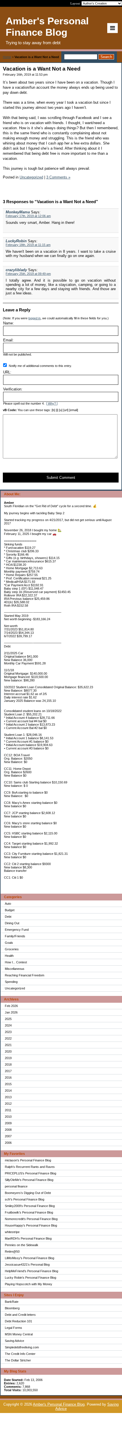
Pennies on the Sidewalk (21, 1245)
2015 (8, 1084)
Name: (8, 323)
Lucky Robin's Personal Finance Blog (30, 1277)
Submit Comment (61, 477)
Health (9, 955)
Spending (11, 981)
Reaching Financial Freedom (24, 975)
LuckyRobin (16, 241)
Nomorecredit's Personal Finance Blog (31, 1219)
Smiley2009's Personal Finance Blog (30, 1206)
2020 (8, 1051)
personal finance (16, 1186)
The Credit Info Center (20, 1353)
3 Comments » (58, 177)
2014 (8, 1090)
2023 (8, 1032)
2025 (8, 1019)
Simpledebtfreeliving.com (22, 1347)
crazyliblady (16, 270)
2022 (8, 1038)
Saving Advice (14, 1340)
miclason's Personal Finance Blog (28, 1160)
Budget (9, 910)
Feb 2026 (11, 1006)
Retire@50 (12, 1251)
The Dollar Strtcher (18, 1360)
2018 (8, 1064)
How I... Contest (16, 962)
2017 (8, 1071)
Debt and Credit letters (20, 1314)
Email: (8, 340)
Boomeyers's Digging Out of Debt (28, 1193)
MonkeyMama (18, 212)
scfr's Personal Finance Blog (24, 1199)
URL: (7, 372)
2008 (8, 1129)
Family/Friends (15, 936)
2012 (8, 1103)
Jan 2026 (11, 1012)
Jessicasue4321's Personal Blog (27, 1264)
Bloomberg (12, 1308)
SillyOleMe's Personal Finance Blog (29, 1180)
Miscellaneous (14, 968)
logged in (34, 318)
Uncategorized (15, 988)
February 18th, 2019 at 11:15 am (28, 245)
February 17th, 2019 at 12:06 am (28, 216)
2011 (8, 1110)
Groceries (12, 949)
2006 (8, 1142)
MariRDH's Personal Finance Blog (28, 1238)
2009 (8, 1123)
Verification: (12, 389)
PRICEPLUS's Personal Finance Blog (30, 1173)
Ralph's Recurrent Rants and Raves (30, 1166)
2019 (8, 1058)
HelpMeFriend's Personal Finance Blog (31, 1271)
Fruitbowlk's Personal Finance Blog (29, 1212)
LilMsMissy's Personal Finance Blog (29, 1258)
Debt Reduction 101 (18, 1321)
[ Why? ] (52, 403)
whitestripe (12, 1232)
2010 (8, 1116)
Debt (8, 916)
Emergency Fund (17, 929)
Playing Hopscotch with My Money (28, 1284)
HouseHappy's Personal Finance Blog (31, 1225)
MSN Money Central (19, 1334)
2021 (8, 1045)
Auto (8, 903)
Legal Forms (13, 1327)
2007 (8, 1136)
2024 (8, 1025)
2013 (8, 1097)
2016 (8, 1077)
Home (7, 57)
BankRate (11, 1301)
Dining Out (12, 923)
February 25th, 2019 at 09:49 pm (28, 273)
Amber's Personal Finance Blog (59, 1404)
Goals (9, 942)
